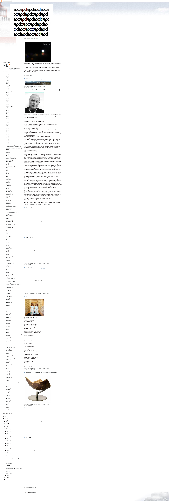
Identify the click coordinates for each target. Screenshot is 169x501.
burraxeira (8, 185)
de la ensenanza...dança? (11, 206)
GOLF (7, 250)
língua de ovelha (9, 274)
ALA (6, 155)
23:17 (7, 128)
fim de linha (8, 238)
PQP (7, 332)
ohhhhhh (7, 305)
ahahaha (7, 152)
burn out (7, 184)
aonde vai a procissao (10, 157)
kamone (7, 268)
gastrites (7, 247)
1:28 (6, 88)
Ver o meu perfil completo (14, 68)
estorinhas (8, 226)
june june (7, 266)
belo (6, 173)
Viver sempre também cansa (33, 296)
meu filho (7, 290)
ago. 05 (8, 448)
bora (6, 181)
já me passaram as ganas (11, 262)
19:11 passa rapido (9, 106)
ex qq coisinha (8, 227)
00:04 (7, 74)
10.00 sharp (8, 91)
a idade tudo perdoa (9, 145)
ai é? (7, 154)
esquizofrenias (32, 369)
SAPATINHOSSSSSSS (10, 347)
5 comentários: (46, 368)
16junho (7, 103)
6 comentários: (46, 486)
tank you (31, 294)
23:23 (7, 130)
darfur (7, 205)
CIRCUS (7, 196)
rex (6, 344)
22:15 (7, 118)
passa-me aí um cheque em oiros (12, 319)
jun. (6, 479)
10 (5, 416)
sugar (7, 370)
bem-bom (7, 175)
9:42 (6, 139)
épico (7, 217)
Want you (7, 400)
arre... (7, 164)
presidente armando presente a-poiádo (13, 334)
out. (6, 424)
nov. (6, 423)
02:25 (7, 85)
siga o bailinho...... (30, 237)
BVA (7, 187)
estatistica (8, 223)
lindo (7, 272)
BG (6, 176)
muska (7, 298)
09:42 (7, 86)
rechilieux (7, 340)
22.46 (7, 124)
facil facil (7, 232)
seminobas (8, 352)
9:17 (6, 137)
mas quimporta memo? (10, 281)
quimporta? (8, 337)
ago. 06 (8, 447)
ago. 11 (8, 438)
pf (6, 325)
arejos (7, 163)
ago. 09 (8, 441)
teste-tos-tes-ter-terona (10, 376)
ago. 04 (8, 450)
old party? (8, 307)
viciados (7, 391)
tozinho (7, 380)
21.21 (7, 112)
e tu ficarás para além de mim (11, 212)
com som (7, 200)
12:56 (7, 95)
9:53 (6, 142)
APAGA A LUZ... (9, 160)
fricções (7, 244)
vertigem (7, 389)
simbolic (7, 361)
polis (7, 331)
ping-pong (8, 326)
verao (7, 386)
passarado (8, 320)
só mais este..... (30, 207)
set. (6, 426)
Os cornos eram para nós (11, 310)
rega (6, 341)
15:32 (7, 100)
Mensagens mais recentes (29, 490)
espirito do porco (9, 220)
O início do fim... (30, 437)
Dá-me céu (28, 78)
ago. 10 (8, 440)
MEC (7, 286)
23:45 (7, 133)
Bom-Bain (8, 179)
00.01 (7, 82)
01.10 (7, 83)
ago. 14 (8, 433)
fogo (6, 242)
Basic (7, 172)
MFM (7, 292)
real (6, 338)
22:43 (7, 122)
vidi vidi (7, 394)
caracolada (8, 193)
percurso (7, 323)
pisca (7, 328)
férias (30, 87)
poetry (7, 329)
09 (5, 418)
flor (6, 239)
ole (6, 308)
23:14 (7, 127)
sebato (7, 349)
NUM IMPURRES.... (10, 302)
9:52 (6, 140)
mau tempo (31, 205)
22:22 (7, 119)
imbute (7, 257)
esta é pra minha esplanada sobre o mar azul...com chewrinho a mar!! (42, 373)
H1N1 (7, 253)
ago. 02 (8, 453)
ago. (7, 428)
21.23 (7, 113)
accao (7, 149)
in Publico (8, 259)
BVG (7, 188)
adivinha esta (8, 151)
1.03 (6, 89)
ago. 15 (8, 431)
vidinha (7, 395)
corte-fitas (8, 203)
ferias (7, 233)
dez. (7, 421)
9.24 (6, 143)
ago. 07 (8, 445)
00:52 (7, 79)
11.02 (7, 92)
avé (6, 169)
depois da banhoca (9, 208)
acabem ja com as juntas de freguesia (13, 148)
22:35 (7, 121)
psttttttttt (7, 335)
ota (6, 311)
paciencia (7, 313)
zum (6, 409)
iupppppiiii (8, 260)
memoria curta (8, 287)
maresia (31, 405)
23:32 (7, 131)
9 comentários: (46, 74)
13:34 (7, 98)
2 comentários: (46, 263)
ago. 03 (8, 452)
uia (6, 383)
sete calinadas (8, 355)
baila (7, 170)
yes (6, 404)
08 (5, 420)
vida (6, 392)
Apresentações (9, 161)
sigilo (7, 356)
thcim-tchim (8, 377)
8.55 (6, 136)
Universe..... (29, 408)
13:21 (7, 97)
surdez (7, 371)
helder (7, 254)
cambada (7, 190)
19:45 (7, 107)
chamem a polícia (33, 487)
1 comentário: (46, 86)
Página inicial (44, 490)
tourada (7, 379)
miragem (7, 293)
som (30, 264)
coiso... (7, 199)
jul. (6, 477)
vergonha (7, 388)
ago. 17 (8, 429)
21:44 (7, 110)
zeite (7, 407)
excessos (8, 229)
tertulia (7, 374)
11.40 (7, 94)
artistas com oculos (9, 166)
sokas (7, 362)
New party (8, 301)
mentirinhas (8, 289)
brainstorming (8, 182)
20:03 (7, 109)
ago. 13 (8, 435)
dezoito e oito (8, 209)
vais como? (8, 385)
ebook (7, 214)
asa (6, 167)
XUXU (7, 403)
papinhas (7, 317)
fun (6, 245)
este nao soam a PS (10, 224)
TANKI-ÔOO (29, 267)
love (6, 275)
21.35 (7, 116)
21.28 (7, 115)
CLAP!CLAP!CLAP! (13, 64)
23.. (6, 134)
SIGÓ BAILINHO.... (9, 358)
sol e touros (8, 364)
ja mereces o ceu (9, 263)
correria (7, 202)
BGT (7, 178)
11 (5, 414)
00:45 (7, 77)
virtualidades (8, 397)
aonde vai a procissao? (10, 158)
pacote (7, 314)
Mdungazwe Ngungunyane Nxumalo (12, 284)
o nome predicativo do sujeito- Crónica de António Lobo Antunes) (43, 90)
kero (6, 269)
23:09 (7, 125)
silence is (7, 359)
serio (7, 353)
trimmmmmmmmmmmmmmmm (12, 382)
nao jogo (7, 299)
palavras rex (8, 316)
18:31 (7, 104)
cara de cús (8, 191)
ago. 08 (8, 443)
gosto (7, 251)
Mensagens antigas (58, 490)
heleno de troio (8, 256)
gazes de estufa (9, 248)
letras (30, 75)
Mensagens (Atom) (32, 492)
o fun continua (8, 304)
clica (7, 197)
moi (6, 295)
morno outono (8, 296)
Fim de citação (8, 236)
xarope (7, 401)
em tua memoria (9, 215)
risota (7, 346)
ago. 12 (8, 436)
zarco (7, 406)
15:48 (7, 101)
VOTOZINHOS (8, 398)
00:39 (7, 76)
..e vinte (7, 73)
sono (7, 367)
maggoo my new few (10, 278)
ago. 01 (8, 475)
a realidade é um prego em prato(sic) (13, 146)
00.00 (7, 80)
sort (6, 368)
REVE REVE (8, 343)
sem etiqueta (8, 350)
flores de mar (8, 241)
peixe (7, 322)
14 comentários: (46, 204)
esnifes (7, 218)
